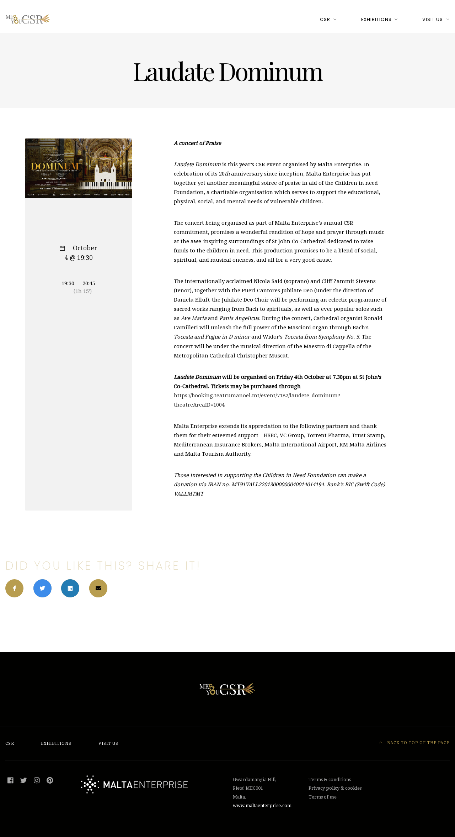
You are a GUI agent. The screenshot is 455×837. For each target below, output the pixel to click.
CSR (325, 19)
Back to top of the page (418, 743)
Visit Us (432, 19)
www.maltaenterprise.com (262, 805)
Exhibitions (376, 19)
